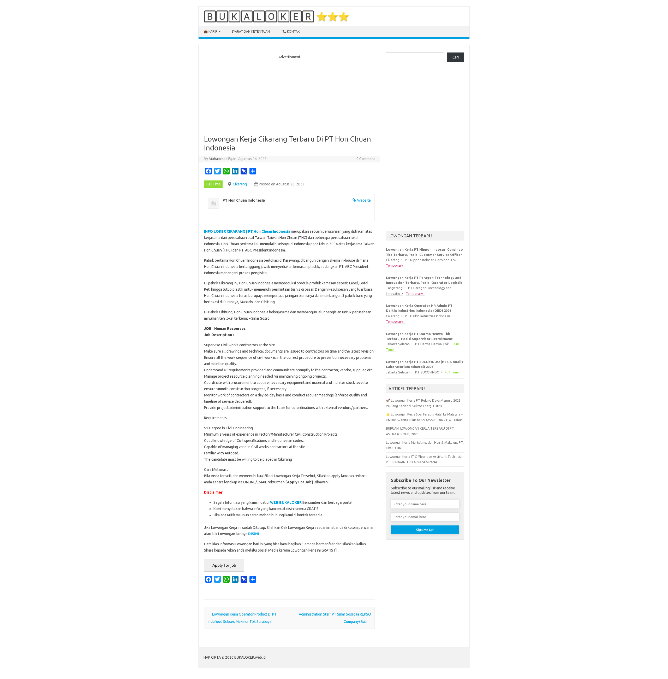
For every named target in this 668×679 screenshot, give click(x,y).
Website (364, 200)
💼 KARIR (210, 31)
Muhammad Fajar (222, 159)
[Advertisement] (289, 95)
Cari (455, 57)
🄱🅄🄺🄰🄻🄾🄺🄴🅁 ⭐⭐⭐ (276, 16)
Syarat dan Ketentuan (251, 31)
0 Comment (365, 159)
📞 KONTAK (291, 31)
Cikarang (240, 184)
